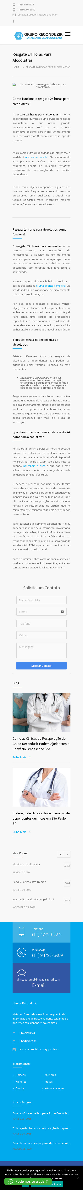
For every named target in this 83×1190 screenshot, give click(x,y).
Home (16, 67)
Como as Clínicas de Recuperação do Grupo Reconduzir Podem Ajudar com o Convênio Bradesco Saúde (41, 743)
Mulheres (50, 1075)
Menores (21, 1081)
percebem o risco (34, 466)
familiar (20, 1088)
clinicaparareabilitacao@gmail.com (38, 14)
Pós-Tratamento (54, 1088)
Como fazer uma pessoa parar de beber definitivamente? (41, 1143)
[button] (28, 1181)
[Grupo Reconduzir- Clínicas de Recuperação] (39, 35)
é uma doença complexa (51, 285)
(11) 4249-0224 (26, 4)
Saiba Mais (19, 757)
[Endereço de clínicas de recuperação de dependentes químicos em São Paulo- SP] (41, 787)
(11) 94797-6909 (26, 9)
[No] (78, 1178)
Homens (21, 1075)
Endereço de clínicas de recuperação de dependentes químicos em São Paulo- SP (41, 818)
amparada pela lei (36, 157)
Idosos (49, 1081)
